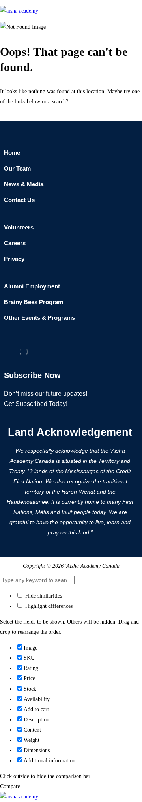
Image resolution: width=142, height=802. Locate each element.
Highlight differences (48, 606)
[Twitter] (20, 352)
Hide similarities (43, 596)
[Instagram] (27, 352)
